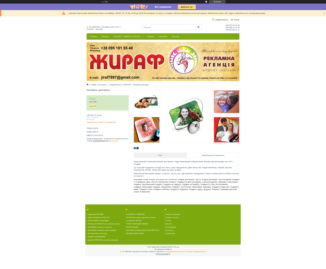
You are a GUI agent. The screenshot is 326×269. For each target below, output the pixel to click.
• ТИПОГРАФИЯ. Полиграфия (98, 220)
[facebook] (135, 148)
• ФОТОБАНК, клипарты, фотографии (101, 230)
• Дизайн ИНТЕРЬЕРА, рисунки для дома (102, 240)
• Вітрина (105, 36)
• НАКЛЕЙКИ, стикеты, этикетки (99, 227)
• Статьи (167, 220)
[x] (138, 148)
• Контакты (168, 230)
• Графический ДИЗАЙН (96, 236)
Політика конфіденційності (196, 251)
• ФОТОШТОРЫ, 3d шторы (97, 233)
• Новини (150, 36)
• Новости (168, 224)
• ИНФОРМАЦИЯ (131, 227)
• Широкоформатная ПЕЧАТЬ (98, 217)
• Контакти (162, 36)
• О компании (169, 233)
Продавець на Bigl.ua (163, 249)
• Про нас (175, 36)
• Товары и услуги (171, 217)
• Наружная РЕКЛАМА (95, 214)
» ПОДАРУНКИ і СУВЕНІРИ (119, 85)
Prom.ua (175, 247)
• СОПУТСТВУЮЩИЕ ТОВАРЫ (136, 224)
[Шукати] (198, 27)
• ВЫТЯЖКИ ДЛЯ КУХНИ (134, 233)
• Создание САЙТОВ (133, 220)
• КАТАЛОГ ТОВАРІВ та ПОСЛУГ (127, 36)
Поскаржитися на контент (175, 251)
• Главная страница (172, 214)
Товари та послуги (98, 85)
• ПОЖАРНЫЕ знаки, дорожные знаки (140, 217)
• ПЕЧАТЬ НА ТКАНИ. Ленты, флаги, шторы (103, 224)
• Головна (93, 36)
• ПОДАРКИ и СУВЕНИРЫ (135, 214)
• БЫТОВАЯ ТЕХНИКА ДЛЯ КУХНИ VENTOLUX (142, 230)
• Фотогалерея (170, 227)
